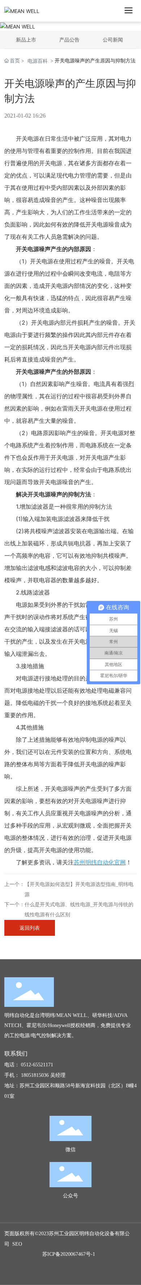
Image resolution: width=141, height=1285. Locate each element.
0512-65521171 (37, 1064)
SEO (17, 1244)
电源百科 (37, 61)
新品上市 (26, 39)
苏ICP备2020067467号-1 (68, 1254)
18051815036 (35, 1075)
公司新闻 (113, 39)
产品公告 (69, 39)
